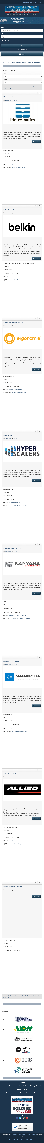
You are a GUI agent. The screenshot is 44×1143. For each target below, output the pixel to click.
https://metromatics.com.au (18, 167)
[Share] (35, 93)
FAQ (18, 1086)
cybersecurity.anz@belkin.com (17, 277)
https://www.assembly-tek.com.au (20, 731)
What (2, 27)
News (36, 1093)
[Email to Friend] (40, 93)
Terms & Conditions (14, 1140)
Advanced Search (22, 49)
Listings (9, 62)
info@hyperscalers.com (15, 502)
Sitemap (32, 1140)
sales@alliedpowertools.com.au (18, 841)
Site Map (24, 1086)
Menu (23, 54)
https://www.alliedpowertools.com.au (21, 844)
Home (4, 1086)
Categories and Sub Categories (21, 62)
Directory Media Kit (35, 1086)
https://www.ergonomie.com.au (19, 392)
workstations (8, 100)
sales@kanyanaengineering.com (18, 615)
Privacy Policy (25, 1140)
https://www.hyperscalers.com (19, 505)
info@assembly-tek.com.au (16, 728)
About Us (11, 1086)
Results (5, 80)
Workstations (36, 62)
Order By (5, 73)
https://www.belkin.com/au (18, 280)
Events (15, 1093)
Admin (15, 100)
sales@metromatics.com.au (16, 164)
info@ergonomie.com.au (15, 389)
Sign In (41, 2)
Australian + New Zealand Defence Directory (24, 1134)
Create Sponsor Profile (29, 2)
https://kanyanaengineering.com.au (20, 618)
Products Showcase (26, 1093)
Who (2, 34)
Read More (36, 142)
